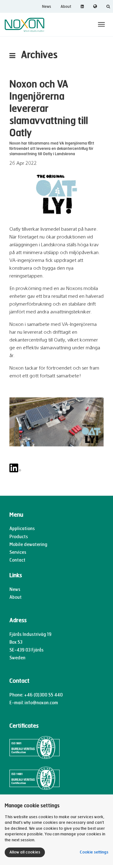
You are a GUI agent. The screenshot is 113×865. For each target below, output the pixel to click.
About (66, 6)
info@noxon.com (41, 702)
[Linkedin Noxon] (56, 468)
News (46, 6)
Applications (22, 528)
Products (18, 536)
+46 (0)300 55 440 (43, 695)
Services (17, 552)
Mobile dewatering (28, 544)
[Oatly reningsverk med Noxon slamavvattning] (56, 194)
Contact (17, 560)
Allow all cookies (24, 852)
